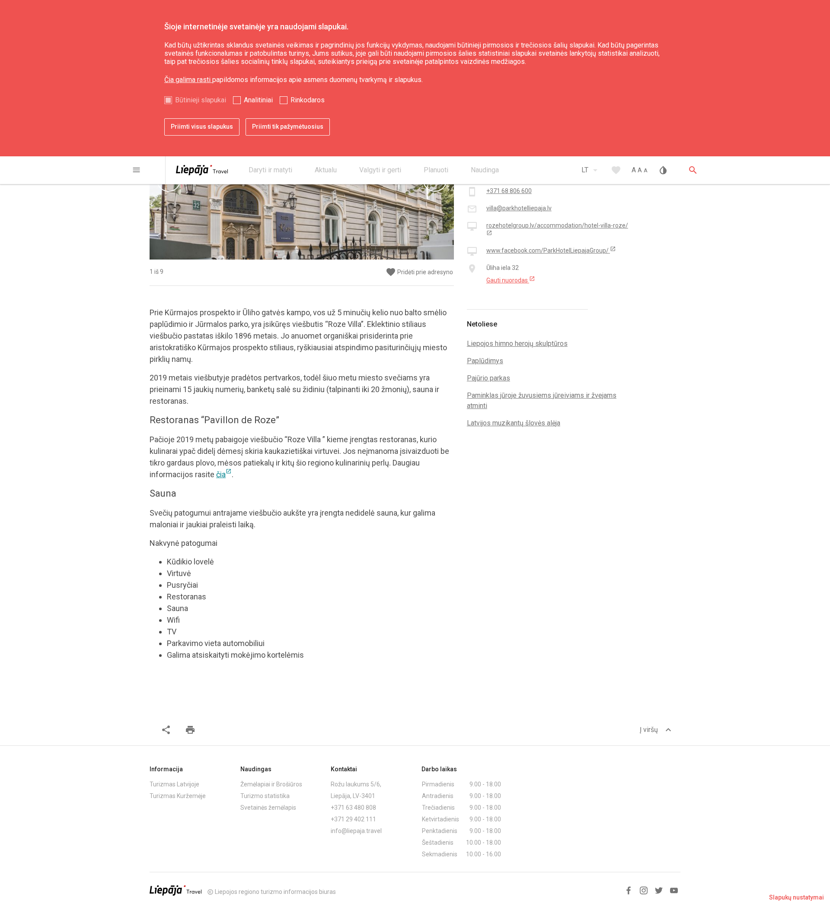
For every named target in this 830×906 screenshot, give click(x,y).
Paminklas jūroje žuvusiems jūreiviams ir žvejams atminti (541, 400)
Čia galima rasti (188, 80)
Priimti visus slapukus (202, 126)
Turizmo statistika (265, 795)
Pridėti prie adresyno (419, 272)
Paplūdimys (485, 361)
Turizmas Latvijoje (174, 784)
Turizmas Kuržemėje (178, 795)
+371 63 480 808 (353, 807)
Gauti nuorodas (510, 280)
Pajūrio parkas (488, 378)
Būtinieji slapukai (200, 100)
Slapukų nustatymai (796, 897)
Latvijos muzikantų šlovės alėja (513, 423)
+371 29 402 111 (353, 819)
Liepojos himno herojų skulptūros (517, 343)
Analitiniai (258, 100)
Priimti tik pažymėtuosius (287, 126)
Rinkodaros (307, 100)
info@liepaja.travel (356, 830)
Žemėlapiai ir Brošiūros (271, 784)
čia (224, 474)
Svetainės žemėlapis (268, 807)
